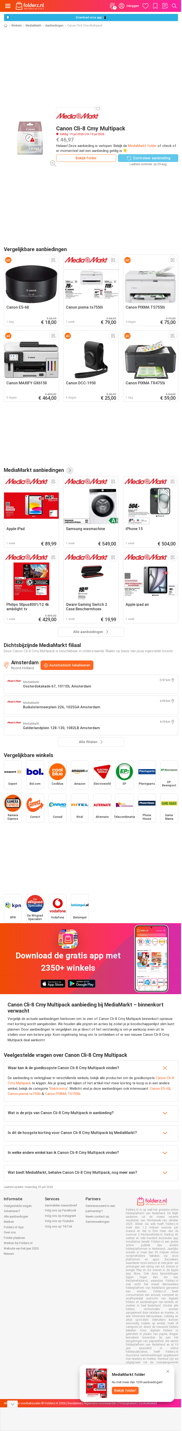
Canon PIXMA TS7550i (62, 1094)
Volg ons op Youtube (59, 1221)
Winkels (16, 25)
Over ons (10, 1232)
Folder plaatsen (14, 1238)
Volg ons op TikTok (58, 1226)
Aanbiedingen (54, 25)
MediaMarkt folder (142, 146)
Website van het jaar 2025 (21, 1248)
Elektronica (58, 1088)
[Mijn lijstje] (165, 6)
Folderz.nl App (14, 1227)
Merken (9, 1221)
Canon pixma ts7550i (24, 1094)
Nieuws (9, 1253)
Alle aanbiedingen (16, 1216)
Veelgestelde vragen (18, 1206)
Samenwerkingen (97, 1221)
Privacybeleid (127, 1403)
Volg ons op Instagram (60, 1216)
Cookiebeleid (148, 1403)
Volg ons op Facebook (60, 1210)
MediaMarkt (33, 25)
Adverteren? (12, 1211)
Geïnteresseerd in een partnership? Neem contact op (100, 1211)
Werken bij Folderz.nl (18, 1243)
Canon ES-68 (160, 1088)
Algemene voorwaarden (100, 1403)
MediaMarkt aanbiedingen (34, 470)
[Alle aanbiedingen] (69, 470)
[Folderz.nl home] (30, 5)
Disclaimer (75, 1403)
